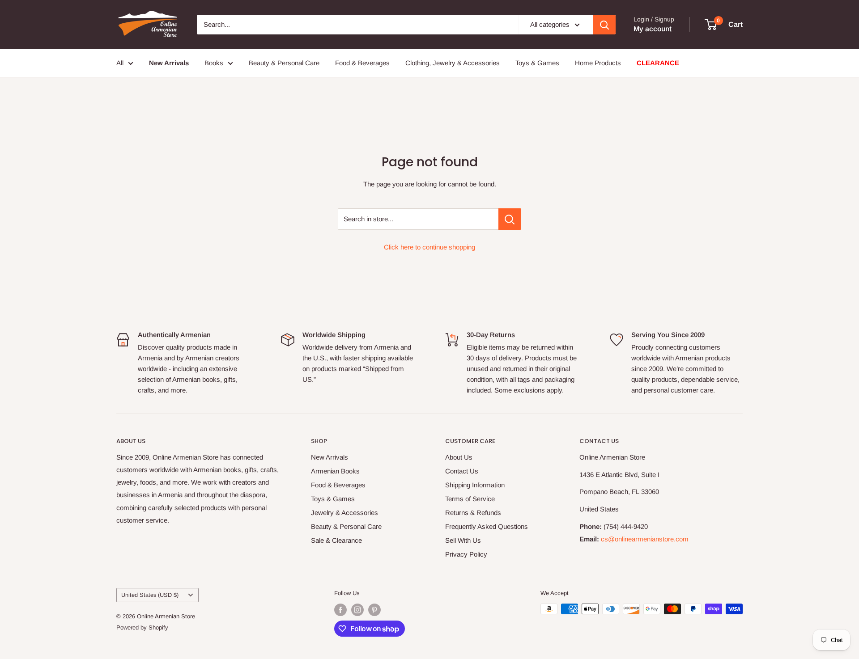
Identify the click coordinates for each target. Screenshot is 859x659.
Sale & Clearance (336, 540)
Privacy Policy (466, 554)
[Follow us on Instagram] (357, 610)
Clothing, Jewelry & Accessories (452, 63)
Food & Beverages (362, 63)
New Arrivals (329, 457)
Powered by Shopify (142, 627)
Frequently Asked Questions (486, 526)
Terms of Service (470, 499)
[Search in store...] (509, 219)
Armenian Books (335, 471)
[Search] (604, 24)
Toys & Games (537, 63)
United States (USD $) (150, 594)
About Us (458, 457)
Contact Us (461, 471)
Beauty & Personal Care (284, 63)
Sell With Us (463, 540)
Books (213, 63)
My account (653, 29)
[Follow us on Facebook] (340, 610)
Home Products (598, 63)
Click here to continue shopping (429, 247)
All (119, 63)
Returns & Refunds (473, 512)
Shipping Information (475, 485)
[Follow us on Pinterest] (374, 610)
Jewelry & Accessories (344, 512)
